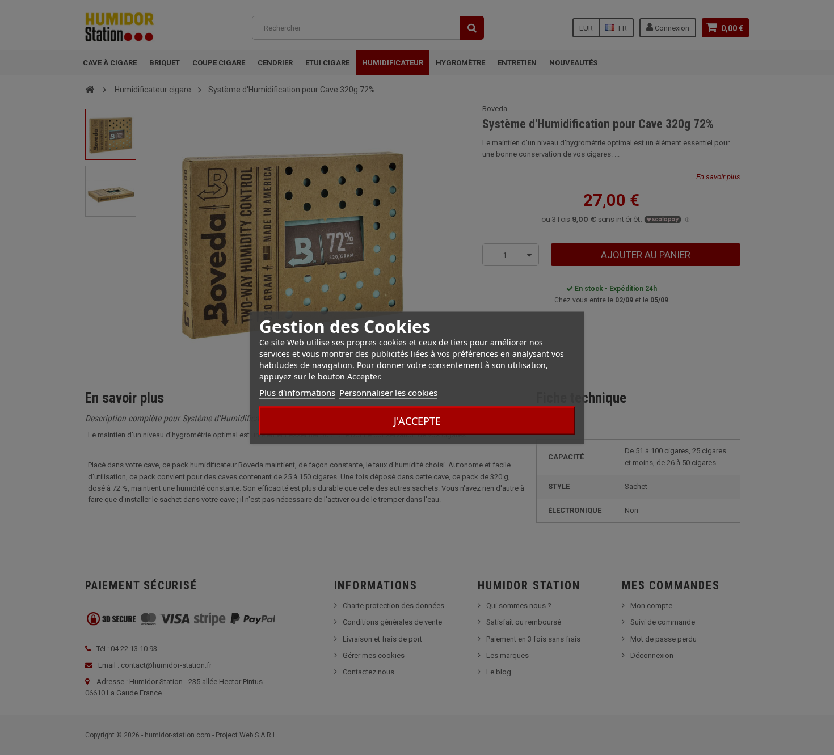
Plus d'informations (297, 392)
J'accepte (417, 420)
